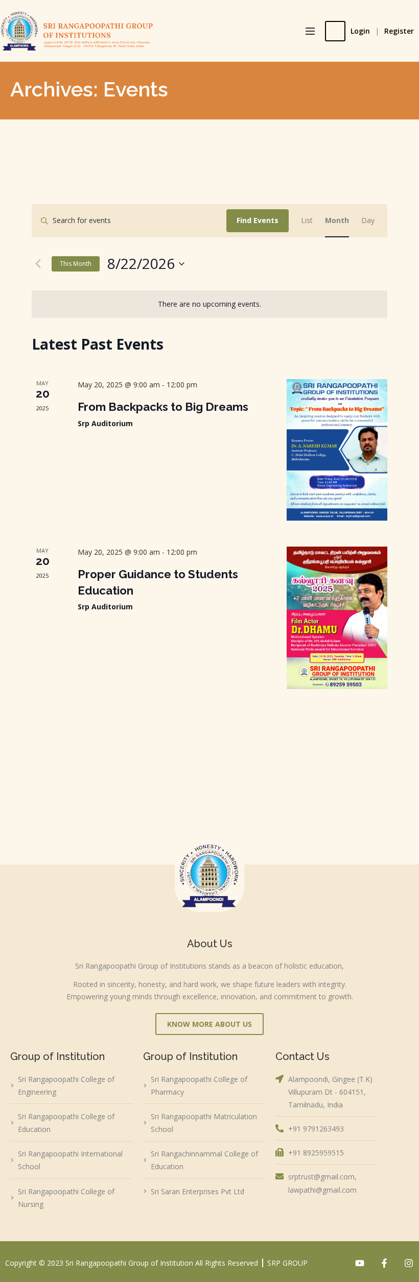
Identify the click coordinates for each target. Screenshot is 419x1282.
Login (360, 31)
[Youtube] (359, 1263)
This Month (75, 263)
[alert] (209, 304)
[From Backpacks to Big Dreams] (337, 450)
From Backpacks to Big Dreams (163, 406)
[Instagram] (408, 1263)
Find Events (257, 220)
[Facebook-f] (384, 1263)
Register (399, 31)
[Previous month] (38, 264)
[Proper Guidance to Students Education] (337, 618)
